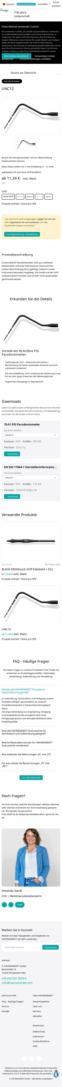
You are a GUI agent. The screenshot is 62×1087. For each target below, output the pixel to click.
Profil (19, 904)
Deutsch (10, 4)
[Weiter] (55, 148)
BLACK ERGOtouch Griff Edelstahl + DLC (27, 569)
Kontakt (5, 1011)
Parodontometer (12, 81)
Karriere (37, 1011)
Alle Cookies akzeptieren (16, 56)
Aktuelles (37, 1016)
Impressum (38, 1036)
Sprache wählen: (13, 430)
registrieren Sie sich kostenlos (24, 222)
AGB (35, 1046)
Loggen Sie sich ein (46, 218)
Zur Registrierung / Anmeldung (22, 234)
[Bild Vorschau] (26, 144)
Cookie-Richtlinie (41, 1041)
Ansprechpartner (41, 1001)
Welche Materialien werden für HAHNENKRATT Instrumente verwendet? (27, 744)
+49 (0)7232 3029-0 (14, 978)
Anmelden (43, 4)
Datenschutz (39, 1031)
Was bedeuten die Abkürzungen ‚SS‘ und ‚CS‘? (26, 754)
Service (5, 1006)
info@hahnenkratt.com (17, 982)
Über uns (37, 1006)
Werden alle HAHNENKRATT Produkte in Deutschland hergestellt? (23, 691)
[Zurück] (55, 141)
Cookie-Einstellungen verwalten (35, 58)
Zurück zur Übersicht (23, 72)
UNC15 (6, 629)
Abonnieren (50, 947)
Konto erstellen (56, 4)
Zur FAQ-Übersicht (31, 777)
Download (12, 453)
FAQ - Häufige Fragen (12, 1001)
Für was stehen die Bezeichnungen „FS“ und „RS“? (25, 765)
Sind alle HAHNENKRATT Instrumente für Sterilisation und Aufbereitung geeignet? (24, 732)
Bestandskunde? (26, 4)
